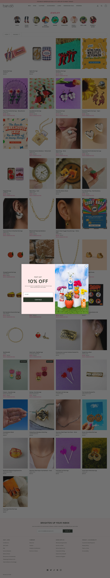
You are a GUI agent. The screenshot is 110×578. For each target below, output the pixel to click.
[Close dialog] (86, 266)
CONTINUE (38, 300)
